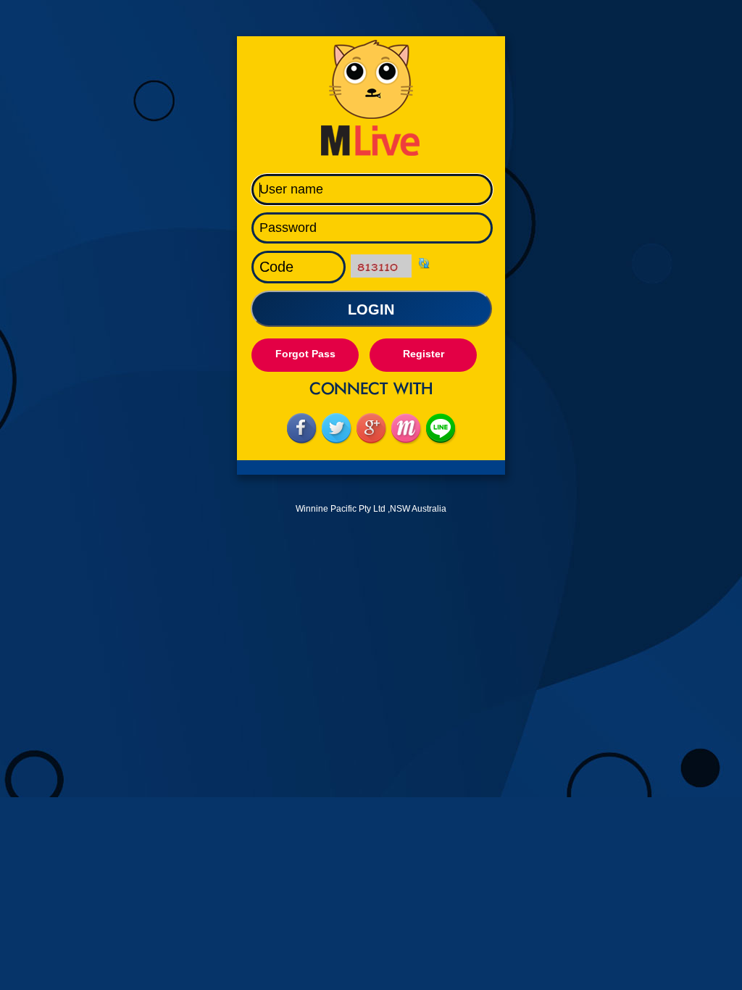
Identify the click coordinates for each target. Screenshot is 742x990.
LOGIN (371, 309)
